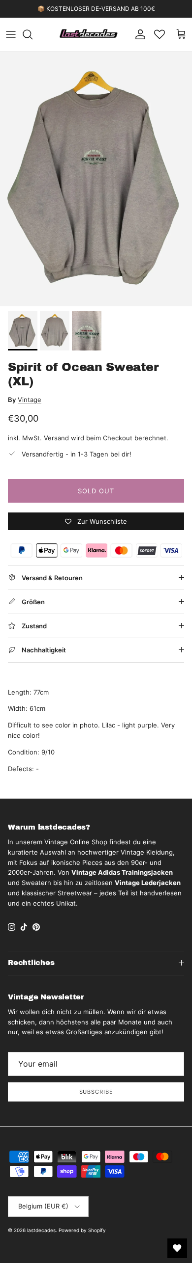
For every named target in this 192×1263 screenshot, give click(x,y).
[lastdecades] (89, 34)
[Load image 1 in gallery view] (96, 179)
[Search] (32, 34)
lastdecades (41, 1230)
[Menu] (11, 34)
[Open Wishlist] (177, 1248)
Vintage (29, 399)
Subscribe (96, 1091)
